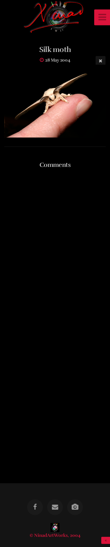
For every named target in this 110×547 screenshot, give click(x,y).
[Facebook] (35, 507)
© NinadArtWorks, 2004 (55, 535)
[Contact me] (55, 507)
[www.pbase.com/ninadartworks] (75, 507)
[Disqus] (55, 246)
